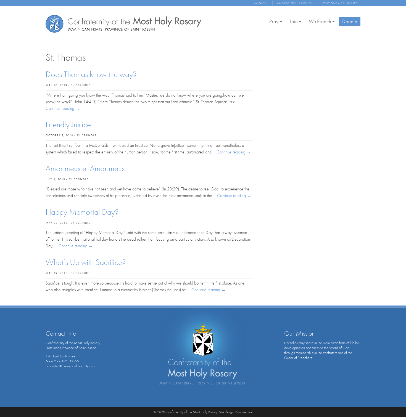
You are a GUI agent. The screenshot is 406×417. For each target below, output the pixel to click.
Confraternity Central (295, 3)
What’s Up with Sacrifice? (86, 262)
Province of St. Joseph (340, 3)
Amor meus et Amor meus (85, 168)
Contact (261, 3)
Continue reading (63, 108)
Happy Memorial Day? (82, 212)
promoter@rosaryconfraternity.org (70, 365)
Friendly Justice (68, 124)
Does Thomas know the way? (91, 74)
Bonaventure (243, 412)
